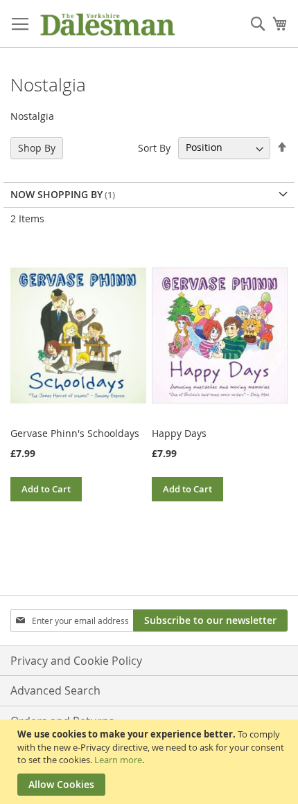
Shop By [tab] (36, 147)
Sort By (154, 147)
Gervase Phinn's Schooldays (74, 433)
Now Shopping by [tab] (56, 194)
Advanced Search (55, 690)
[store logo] (107, 24)
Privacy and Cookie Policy (76, 660)
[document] (150, 762)
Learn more (118, 759)
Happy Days (179, 433)
